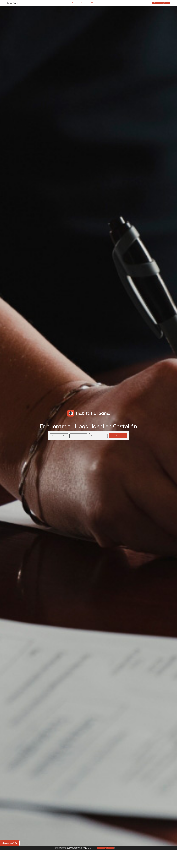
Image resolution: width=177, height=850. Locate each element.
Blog (92, 3)
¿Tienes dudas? (8, 843)
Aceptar (101, 847)
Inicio (67, 3)
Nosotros (75, 3)
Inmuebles (84, 3)
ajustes (89, 848)
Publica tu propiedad (161, 3)
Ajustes (118, 847)
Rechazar (109, 847)
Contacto (100, 3)
